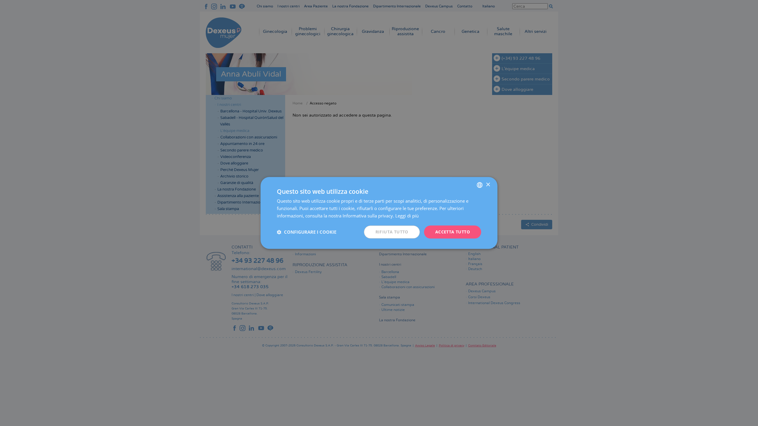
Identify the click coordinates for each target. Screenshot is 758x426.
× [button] (488, 185)
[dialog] (379, 213)
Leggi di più (407, 216)
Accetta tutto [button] (452, 232)
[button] (306, 232)
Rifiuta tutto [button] (391, 232)
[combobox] (480, 185)
